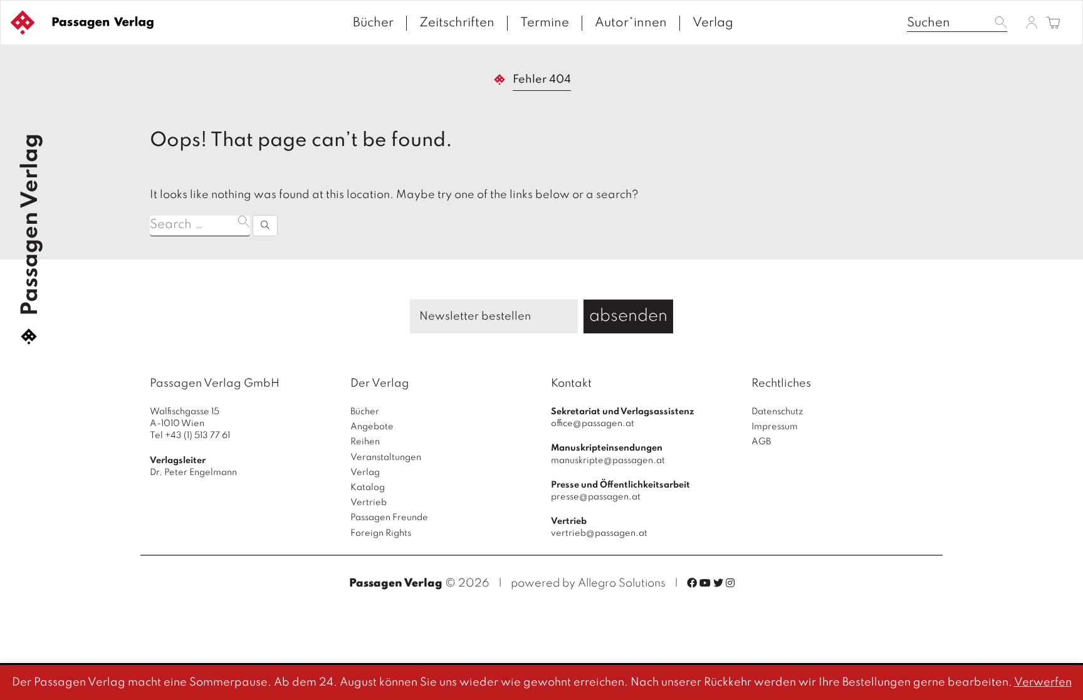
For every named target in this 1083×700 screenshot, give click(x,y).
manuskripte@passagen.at (608, 460)
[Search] (265, 225)
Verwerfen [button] (1043, 682)
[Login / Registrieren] (1031, 22)
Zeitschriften (456, 23)
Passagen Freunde (389, 517)
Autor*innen (631, 23)
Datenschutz (777, 411)
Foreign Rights (380, 533)
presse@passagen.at (596, 497)
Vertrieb (368, 502)
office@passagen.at (592, 423)
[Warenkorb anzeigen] (1053, 23)
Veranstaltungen (385, 457)
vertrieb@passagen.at (599, 533)
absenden (628, 316)
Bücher (373, 23)
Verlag (713, 23)
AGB (761, 441)
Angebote (372, 426)
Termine (544, 23)
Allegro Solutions (622, 583)
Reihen (365, 441)
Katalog (367, 487)
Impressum (774, 426)
